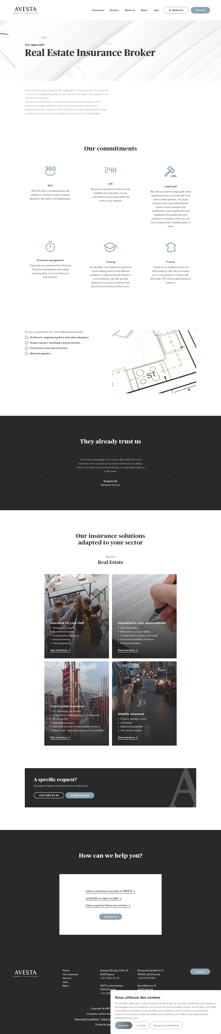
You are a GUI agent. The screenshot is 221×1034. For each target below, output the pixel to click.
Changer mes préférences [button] (166, 1025)
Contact (200, 10)
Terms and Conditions (86, 1019)
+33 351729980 (146, 978)
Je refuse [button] (141, 1025)
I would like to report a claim (102, 898)
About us (130, 10)
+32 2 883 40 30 (49, 795)
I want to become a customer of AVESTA (109, 890)
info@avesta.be (80, 795)
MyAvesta (177, 10)
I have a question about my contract (106, 905)
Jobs (156, 10)
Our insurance (70, 974)
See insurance (58, 650)
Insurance (98, 10)
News (144, 10)
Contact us (110, 916)
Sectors (114, 10)
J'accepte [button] (124, 1025)
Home (66, 970)
